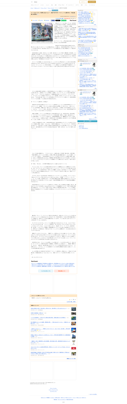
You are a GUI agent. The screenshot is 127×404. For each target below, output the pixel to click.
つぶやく (41, 20)
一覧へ (95, 24)
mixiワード (84, 397)
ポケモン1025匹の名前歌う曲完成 (86, 69)
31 (92, 17)
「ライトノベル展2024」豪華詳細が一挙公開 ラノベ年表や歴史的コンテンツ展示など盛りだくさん (53, 266)
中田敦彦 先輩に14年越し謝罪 (83, 18)
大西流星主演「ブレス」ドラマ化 (84, 51)
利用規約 (48, 397)
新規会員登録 (92, 1)
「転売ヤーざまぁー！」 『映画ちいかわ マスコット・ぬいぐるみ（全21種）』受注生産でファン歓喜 (88, 75)
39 (92, 49)
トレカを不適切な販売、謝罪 (83, 54)
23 (39, 330)
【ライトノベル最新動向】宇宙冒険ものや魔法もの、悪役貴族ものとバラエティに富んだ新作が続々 (53, 263)
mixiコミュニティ (68, 397)
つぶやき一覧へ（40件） (71, 301)
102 (81, 65)
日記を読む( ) (67, 18)
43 (93, 21)
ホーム (32, 8)
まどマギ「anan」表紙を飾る (83, 50)
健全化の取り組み (70, 399)
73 (91, 53)
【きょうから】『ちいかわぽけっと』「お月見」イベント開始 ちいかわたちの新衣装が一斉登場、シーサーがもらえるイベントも (87, 41)
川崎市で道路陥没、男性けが (37, 313)
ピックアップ (80, 10)
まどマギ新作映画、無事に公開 (84, 53)
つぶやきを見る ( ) (46, 271)
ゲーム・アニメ (44, 8)
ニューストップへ (53, 391)
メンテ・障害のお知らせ (83, 128)
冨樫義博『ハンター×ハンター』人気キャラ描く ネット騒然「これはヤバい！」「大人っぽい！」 (88, 81)
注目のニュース (81, 44)
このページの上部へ (93, 394)
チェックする (34, 20)
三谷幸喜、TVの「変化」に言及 (84, 20)
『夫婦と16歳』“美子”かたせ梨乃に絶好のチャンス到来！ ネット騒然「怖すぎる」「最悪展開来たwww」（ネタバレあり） (87, 29)
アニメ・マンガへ (53, 388)
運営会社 (55, 399)
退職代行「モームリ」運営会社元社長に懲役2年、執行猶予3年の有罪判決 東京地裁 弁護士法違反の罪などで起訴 (87, 33)
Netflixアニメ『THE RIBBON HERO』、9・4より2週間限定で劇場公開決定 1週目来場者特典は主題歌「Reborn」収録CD (88, 85)
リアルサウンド (73, 16)
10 (36, 336)
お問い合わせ (57, 397)
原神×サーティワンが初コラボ (83, 55)
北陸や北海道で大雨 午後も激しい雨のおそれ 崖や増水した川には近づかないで (48, 308)
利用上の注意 (81, 126)
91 (91, 20)
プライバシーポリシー (62, 399)
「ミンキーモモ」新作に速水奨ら (84, 49)
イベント (74, 397)
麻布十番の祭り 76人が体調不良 (84, 21)
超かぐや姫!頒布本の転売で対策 (84, 47)
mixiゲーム (63, 397)
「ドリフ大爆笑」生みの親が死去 (84, 16)
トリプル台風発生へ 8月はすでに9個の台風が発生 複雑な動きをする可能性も (48, 317)
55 (93, 69)
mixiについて (43, 397)
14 (90, 50)
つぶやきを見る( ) (60, 18)
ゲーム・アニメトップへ (53, 389)
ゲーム (50, 10)
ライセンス (52, 397)
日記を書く (47, 20)
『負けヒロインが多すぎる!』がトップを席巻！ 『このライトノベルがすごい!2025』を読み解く (52, 264)
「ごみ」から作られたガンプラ (85, 91)
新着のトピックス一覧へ (71, 358)
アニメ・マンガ (51, 8)
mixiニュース (36, 8)
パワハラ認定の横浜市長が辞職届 (84, 13)
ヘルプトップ (81, 125)
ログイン (83, 1)
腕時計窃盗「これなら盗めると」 (84, 14)
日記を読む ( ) (61, 271)
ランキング (80, 59)
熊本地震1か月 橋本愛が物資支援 (84, 17)
